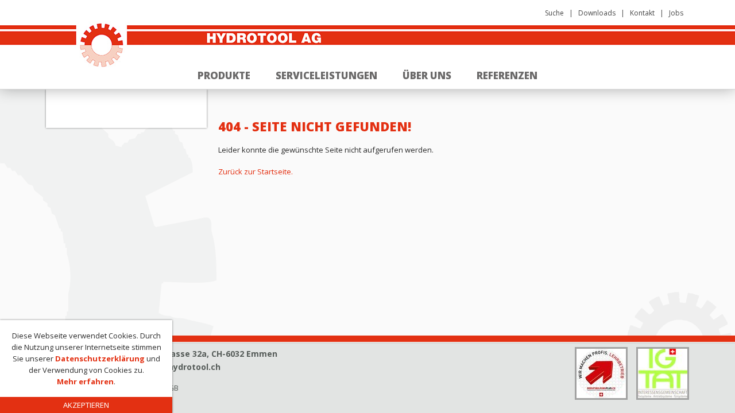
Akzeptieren (86, 405)
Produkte (224, 75)
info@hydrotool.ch (182, 366)
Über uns (427, 75)
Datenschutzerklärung (100, 358)
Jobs (676, 13)
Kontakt (642, 13)
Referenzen (507, 75)
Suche (554, 13)
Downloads (597, 13)
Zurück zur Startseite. (255, 171)
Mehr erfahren (85, 381)
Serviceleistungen (326, 75)
